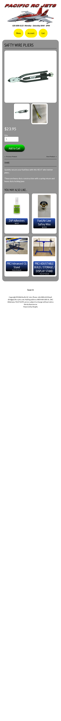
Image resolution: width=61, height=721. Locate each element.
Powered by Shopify (30, 307)
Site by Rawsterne (30, 304)
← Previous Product (10, 156)
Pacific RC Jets (27, 297)
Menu (18, 33)
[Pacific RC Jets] (30, 25)
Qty (6, 135)
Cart (43, 33)
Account (31, 33)
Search (30, 289)
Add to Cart (14, 148)
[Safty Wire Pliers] (22, 111)
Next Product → (51, 156)
